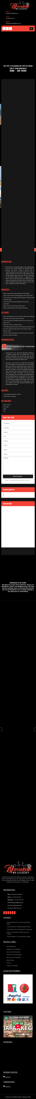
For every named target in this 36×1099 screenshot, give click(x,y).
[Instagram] (6, 913)
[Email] (13, 913)
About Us (9, 963)
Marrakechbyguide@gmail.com (15, 902)
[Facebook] (9, 913)
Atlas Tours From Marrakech (14, 957)
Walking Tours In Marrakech (13, 949)
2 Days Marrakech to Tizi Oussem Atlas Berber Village (18, 923)
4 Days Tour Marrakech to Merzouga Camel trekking (18, 933)
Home (12, 70)
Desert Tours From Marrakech (14, 954)
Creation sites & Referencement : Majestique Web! (18, 1097)
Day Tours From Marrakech (13, 952)
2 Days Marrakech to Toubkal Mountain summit (18, 926)
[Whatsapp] (11, 913)
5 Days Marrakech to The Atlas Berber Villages (19, 936)
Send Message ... (18, 476)
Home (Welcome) (11, 946)
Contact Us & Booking (12, 965)
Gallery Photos (10, 960)
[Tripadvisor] (4, 913)
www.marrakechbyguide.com (15, 905)
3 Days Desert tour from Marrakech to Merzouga (19, 929)
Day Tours (21, 70)
